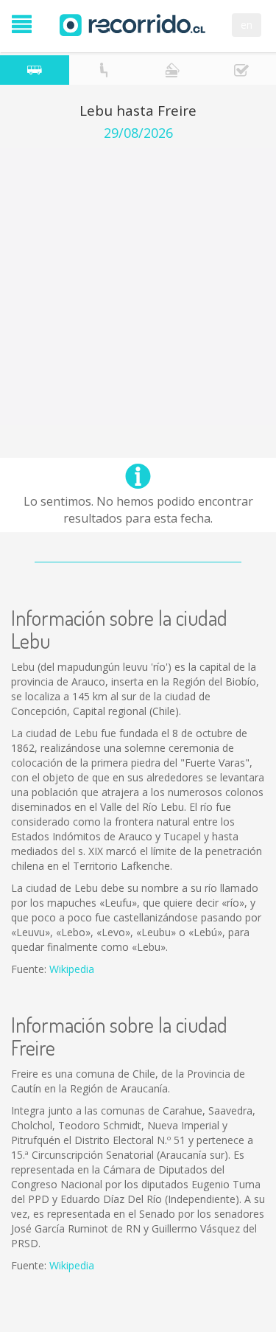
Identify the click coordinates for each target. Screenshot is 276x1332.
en (246, 25)
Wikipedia (71, 969)
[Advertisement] (138, 286)
